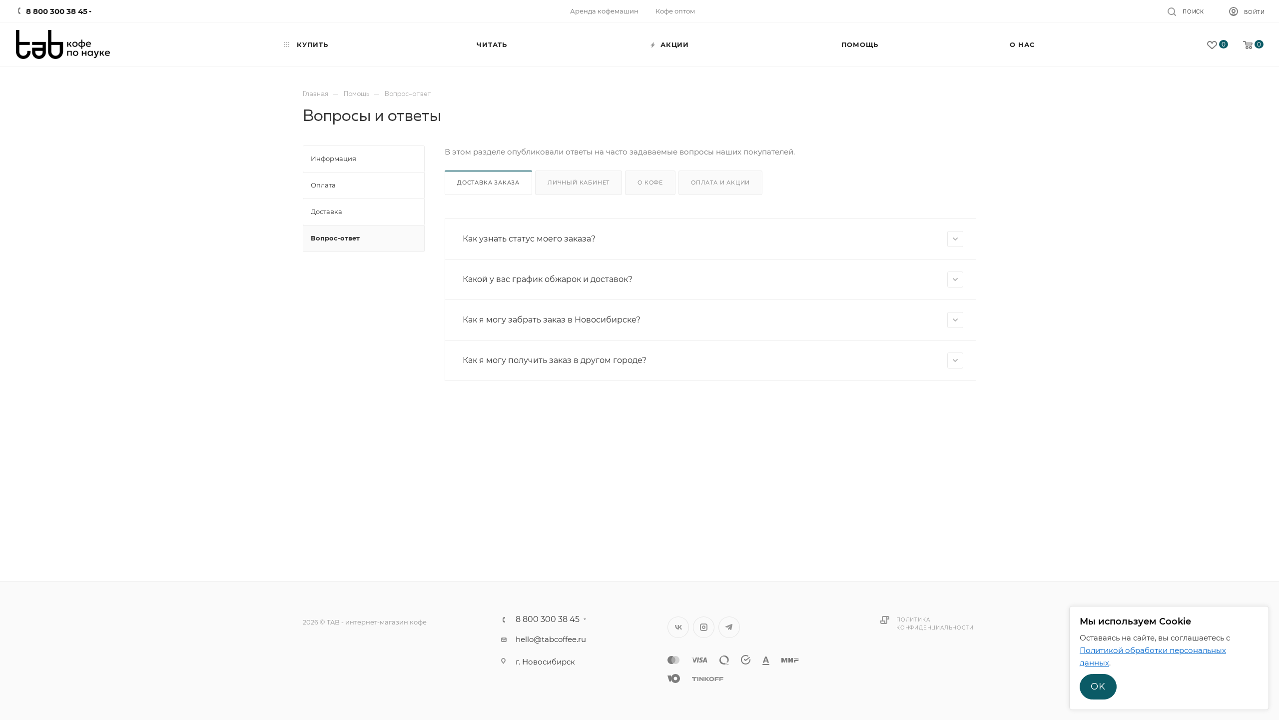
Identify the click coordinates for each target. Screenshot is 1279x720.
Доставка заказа (488, 182)
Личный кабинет (579, 182)
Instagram (703, 627)
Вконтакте (678, 627)
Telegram (729, 627)
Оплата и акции (720, 182)
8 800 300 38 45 (548, 620)
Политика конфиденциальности (934, 623)
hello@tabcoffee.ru (551, 639)
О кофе (650, 182)
